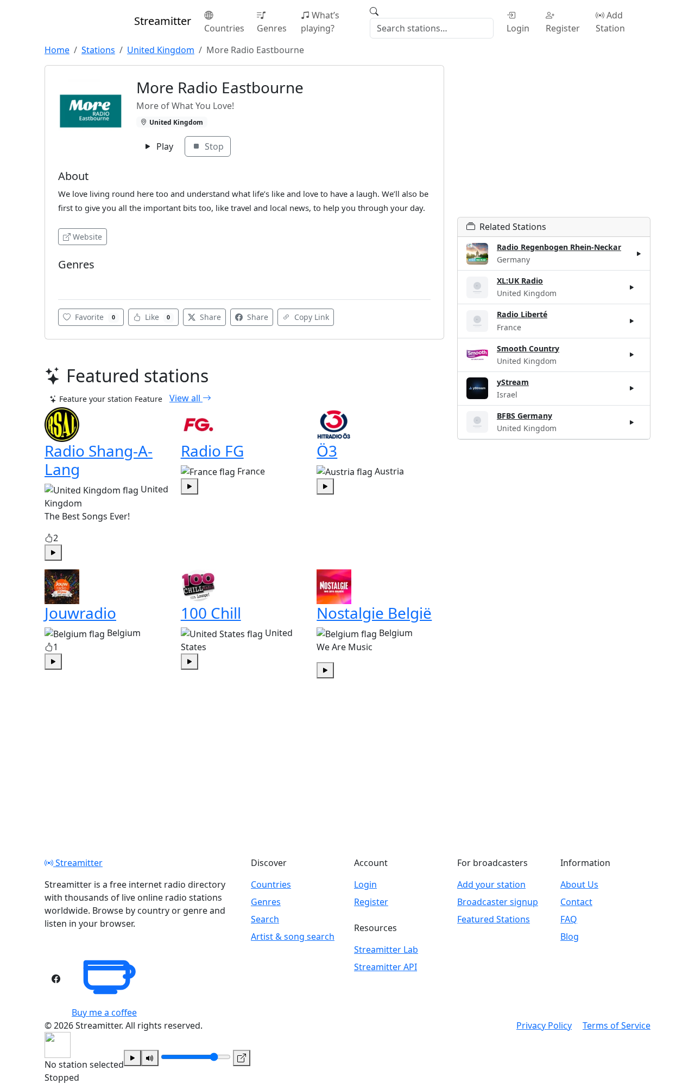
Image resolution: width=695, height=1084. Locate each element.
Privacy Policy (544, 1025)
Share (209, 317)
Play (163, 146)
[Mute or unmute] (150, 1058)
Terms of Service (616, 1025)
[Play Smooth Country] (632, 354)
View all (186, 398)
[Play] (132, 1058)
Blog (569, 936)
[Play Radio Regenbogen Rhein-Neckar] (639, 254)
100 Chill (211, 612)
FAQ (568, 919)
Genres (272, 28)
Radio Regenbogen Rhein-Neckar (559, 247)
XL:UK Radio (520, 280)
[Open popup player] (241, 1058)
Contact (576, 902)
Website (87, 237)
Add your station (491, 884)
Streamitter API (385, 967)
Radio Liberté (522, 314)
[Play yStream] (632, 388)
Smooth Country (528, 348)
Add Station (610, 21)
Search (265, 919)
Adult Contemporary (95, 280)
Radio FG (212, 450)
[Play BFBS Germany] (632, 422)
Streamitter (78, 863)
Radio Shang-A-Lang (99, 459)
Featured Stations (493, 919)
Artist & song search (292, 936)
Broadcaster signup (497, 902)
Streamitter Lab (386, 949)
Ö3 (327, 450)
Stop (213, 146)
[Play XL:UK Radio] (632, 287)
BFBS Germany (524, 415)
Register (563, 28)
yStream (513, 382)
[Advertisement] (553, 141)
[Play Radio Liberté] (632, 321)
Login (518, 28)
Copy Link (310, 317)
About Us (579, 884)
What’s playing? (320, 21)
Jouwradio (80, 612)
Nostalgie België (374, 612)
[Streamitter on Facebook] (56, 978)
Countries (224, 28)
